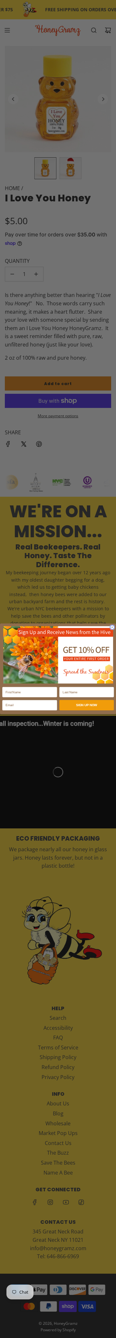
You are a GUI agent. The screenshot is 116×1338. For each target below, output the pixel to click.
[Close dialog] (112, 627)
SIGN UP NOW (86, 705)
